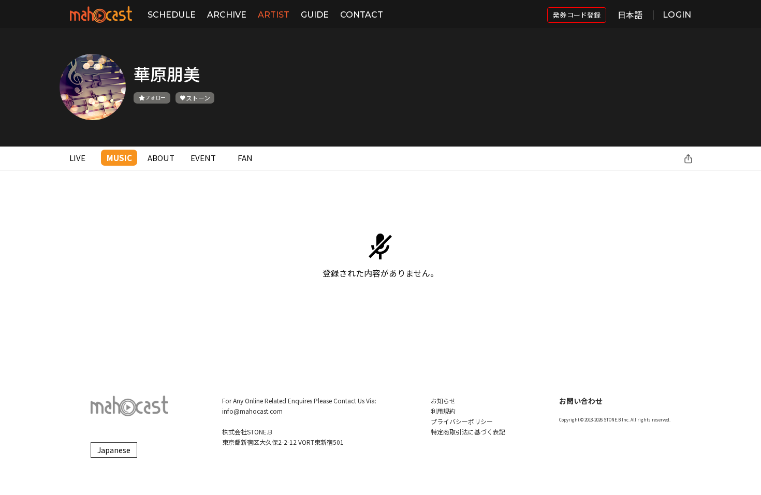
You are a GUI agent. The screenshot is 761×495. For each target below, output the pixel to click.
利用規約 (443, 410)
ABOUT (161, 157)
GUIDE (315, 15)
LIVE (77, 157)
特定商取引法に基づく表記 (468, 431)
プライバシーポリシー (462, 421)
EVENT (203, 157)
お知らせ (443, 400)
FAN (245, 157)
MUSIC (119, 157)
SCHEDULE (172, 15)
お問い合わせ (581, 401)
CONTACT (361, 15)
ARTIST (273, 15)
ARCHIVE (226, 15)
